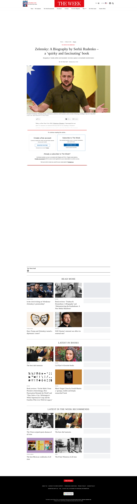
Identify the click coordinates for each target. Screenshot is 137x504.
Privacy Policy (82, 486)
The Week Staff (64, 61)
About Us (44, 486)
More (84, 8)
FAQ (60, 488)
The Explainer (38, 8)
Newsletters (59, 8)
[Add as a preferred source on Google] (68, 493)
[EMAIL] (28, 271)
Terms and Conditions (70, 486)
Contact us (71, 162)
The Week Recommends (49, 8)
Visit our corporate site (86, 499)
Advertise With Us (53, 488)
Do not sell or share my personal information (75, 488)
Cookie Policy (91, 486)
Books (74, 41)
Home (61, 41)
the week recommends (68, 44)
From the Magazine (75, 8)
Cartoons (66, 8)
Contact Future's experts (55, 486)
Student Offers (102, 8)
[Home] (31, 8)
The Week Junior (92, 8)
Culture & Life (68, 41)
